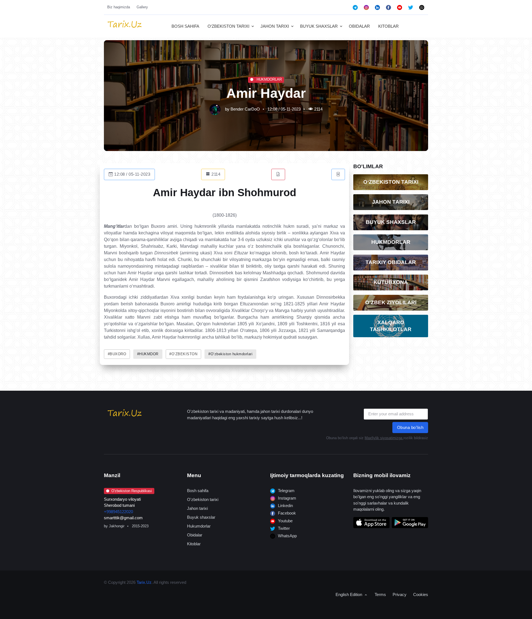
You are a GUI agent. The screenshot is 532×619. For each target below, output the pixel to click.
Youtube (285, 520)
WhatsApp (287, 535)
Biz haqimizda (118, 7)
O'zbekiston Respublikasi (131, 491)
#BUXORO (117, 354)
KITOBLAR (388, 26)
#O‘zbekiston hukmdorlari (230, 354)
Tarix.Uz (144, 582)
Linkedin (285, 505)
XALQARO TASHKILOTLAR (390, 325)
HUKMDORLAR (268, 79)
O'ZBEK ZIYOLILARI (390, 302)
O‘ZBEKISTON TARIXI (228, 26)
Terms (380, 594)
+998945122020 (118, 511)
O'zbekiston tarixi (202, 499)
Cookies (420, 594)
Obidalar (194, 535)
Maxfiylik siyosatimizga (384, 438)
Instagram (286, 498)
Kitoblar (194, 543)
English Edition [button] (349, 594)
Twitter (283, 528)
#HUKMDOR (147, 354)
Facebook (286, 513)
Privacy (399, 594)
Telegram (286, 490)
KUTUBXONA (391, 282)
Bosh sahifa (197, 490)
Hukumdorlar (199, 526)
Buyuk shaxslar (201, 517)
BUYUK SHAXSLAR (319, 26)
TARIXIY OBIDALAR (390, 262)
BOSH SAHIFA (185, 26)
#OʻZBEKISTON (183, 354)
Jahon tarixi (197, 508)
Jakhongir (116, 526)
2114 (215, 174)
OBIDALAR (359, 26)
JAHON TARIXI (274, 26)
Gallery (142, 7)
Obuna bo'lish (410, 427)
